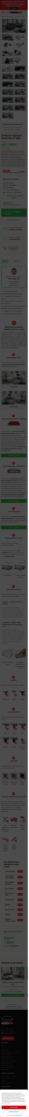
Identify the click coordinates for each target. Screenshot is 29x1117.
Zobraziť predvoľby (14, 1111)
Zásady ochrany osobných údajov (14, 1115)
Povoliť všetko (14, 1107)
